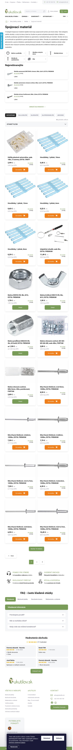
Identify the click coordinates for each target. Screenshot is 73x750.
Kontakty (33, 2)
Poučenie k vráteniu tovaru (12, 706)
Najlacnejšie (22, 115)
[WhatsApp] (55, 702)
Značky (30, 703)
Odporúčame (10, 115)
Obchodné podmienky (11, 709)
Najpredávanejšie (48, 115)
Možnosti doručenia (10, 697)
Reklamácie (25, 2)
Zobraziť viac (36, 671)
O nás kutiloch (32, 694)
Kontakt (30, 706)
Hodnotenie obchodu (37, 638)
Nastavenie (14, 747)
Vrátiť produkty (9, 703)
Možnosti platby (9, 694)
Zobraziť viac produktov (36, 106)
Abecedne (60, 115)
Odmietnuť (46, 738)
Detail (20, 307)
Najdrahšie (34, 115)
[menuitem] (12, 16)
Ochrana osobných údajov (17, 742)
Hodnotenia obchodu (33, 697)
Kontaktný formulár (59, 707)
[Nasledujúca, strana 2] (37, 562)
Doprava (12, 2)
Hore (12, 556)
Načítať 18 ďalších (36, 549)
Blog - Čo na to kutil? (33, 700)
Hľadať (44, 11)
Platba (19, 2)
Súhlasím (59, 738)
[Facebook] (52, 702)
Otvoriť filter (12, 124)
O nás (6, 2)
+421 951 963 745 (59, 698)
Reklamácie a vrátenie (11, 700)
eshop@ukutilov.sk (12, 732)
